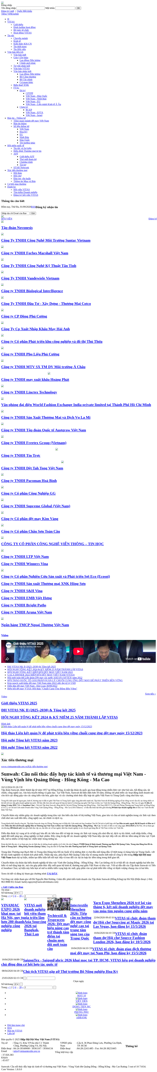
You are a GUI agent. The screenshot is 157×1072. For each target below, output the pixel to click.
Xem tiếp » (150, 694)
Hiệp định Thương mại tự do (27, 151)
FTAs (16, 87)
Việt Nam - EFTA (34, 112)
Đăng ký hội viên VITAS (25, 195)
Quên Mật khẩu (24, 11)
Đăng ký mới (7, 11)
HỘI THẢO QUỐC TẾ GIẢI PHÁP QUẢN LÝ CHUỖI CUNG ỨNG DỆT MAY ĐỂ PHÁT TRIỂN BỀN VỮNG (65, 680)
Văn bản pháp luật (22, 71)
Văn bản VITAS (21, 68)
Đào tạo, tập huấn (22, 178)
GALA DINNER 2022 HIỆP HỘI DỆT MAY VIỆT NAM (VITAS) (41, 675)
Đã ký (23, 90)
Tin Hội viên (19, 49)
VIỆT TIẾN (82, 1001)
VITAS (11, 21)
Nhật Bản (24, 137)
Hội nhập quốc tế (15, 145)
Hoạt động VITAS (22, 32)
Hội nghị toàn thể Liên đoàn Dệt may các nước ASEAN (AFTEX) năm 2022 (44, 677)
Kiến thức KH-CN (22, 43)
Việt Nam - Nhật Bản (36, 98)
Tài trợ (23, 164)
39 (20, 896)
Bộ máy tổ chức (21, 30)
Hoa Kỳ (23, 131)
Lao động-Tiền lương (30, 60)
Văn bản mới (19, 54)
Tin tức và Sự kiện (22, 148)
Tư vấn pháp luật (21, 65)
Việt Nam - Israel (34, 115)
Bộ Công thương (28, 76)
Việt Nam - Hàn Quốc (36, 96)
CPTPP (29, 93)
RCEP (29, 109)
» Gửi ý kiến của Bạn (12, 887)
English (15, 14)
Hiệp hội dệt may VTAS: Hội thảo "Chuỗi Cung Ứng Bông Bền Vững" (42, 688)
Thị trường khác (27, 142)
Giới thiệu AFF (27, 156)
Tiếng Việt (6, 14)
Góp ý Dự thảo (20, 57)
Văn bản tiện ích (15, 52)
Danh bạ (11, 186)
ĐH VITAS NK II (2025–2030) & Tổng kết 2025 (31, 666)
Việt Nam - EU (33, 101)
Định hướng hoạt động (24, 27)
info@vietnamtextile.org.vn (26, 1051)
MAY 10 (81, 995)
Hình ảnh (5, 723)
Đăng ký (153, 218)
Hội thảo (17, 173)
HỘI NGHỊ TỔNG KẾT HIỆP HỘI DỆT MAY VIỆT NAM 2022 (40, 672)
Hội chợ (17, 175)
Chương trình (26, 162)
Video (4, 635)
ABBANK (81, 1017)
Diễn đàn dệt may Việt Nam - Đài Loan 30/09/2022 (32, 686)
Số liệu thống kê (21, 126)
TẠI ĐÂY (52, 873)
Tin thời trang (20, 46)
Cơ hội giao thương (16, 184)
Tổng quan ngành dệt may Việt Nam (31, 120)
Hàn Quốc (25, 140)
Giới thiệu (18, 24)
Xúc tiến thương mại (17, 170)
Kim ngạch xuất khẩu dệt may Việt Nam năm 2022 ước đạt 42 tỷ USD (41, 683)
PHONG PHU (81, 1012)
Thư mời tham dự (28, 159)
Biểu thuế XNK (21, 85)
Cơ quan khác (26, 82)
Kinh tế (17, 41)
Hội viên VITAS (21, 189)
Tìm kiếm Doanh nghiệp (25, 192)
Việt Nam (24, 129)
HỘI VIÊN (6, 218)
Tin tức (10, 35)
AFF (15, 153)
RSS (33, 206)
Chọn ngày (78, 981)
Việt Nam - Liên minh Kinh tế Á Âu (43, 104)
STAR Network (21, 167)
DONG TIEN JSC (82, 1006)
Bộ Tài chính (26, 79)
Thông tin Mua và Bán (24, 181)
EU (21, 134)
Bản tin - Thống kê (16, 118)
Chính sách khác (28, 63)
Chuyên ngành (20, 38)
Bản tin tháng (20, 123)
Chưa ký (24, 107)
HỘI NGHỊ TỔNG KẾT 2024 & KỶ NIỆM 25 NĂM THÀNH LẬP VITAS (45, 669)
